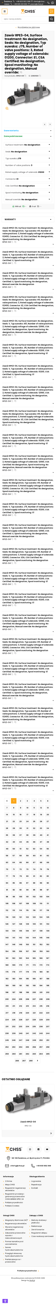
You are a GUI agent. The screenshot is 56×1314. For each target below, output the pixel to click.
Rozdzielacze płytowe (29, 27)
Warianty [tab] (10, 219)
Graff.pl (32, 1280)
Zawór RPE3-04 (28, 1121)
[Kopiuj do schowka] (21, 72)
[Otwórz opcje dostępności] (5, 1301)
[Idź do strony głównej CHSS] (13, 1149)
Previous (45, 124)
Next (50, 124)
